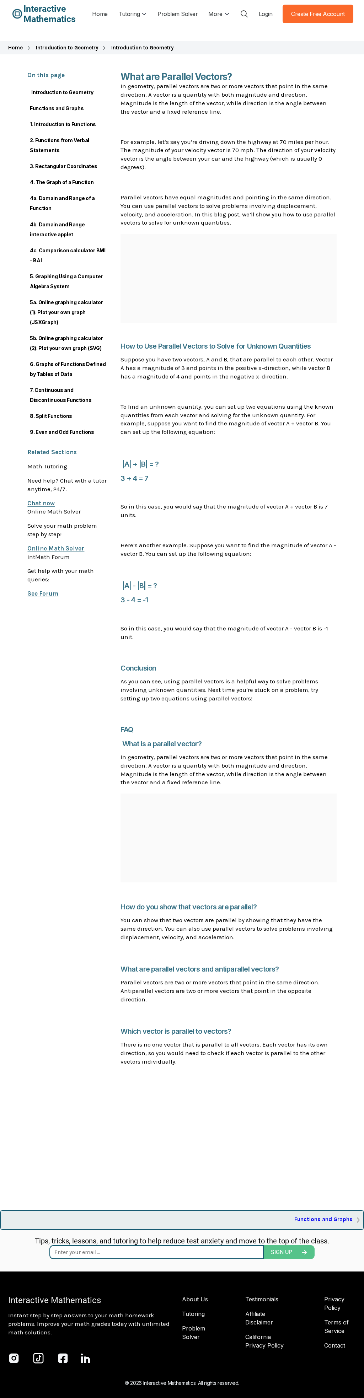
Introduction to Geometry (67, 47)
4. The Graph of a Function (62, 182)
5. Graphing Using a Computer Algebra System (66, 281)
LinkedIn (85, 1358)
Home (15, 47)
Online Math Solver (55, 548)
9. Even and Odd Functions (62, 432)
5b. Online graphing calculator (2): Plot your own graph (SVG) (66, 343)
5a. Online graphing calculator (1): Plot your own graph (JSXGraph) (66, 312)
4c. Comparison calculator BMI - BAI (68, 255)
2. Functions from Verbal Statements (59, 145)
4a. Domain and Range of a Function (62, 203)
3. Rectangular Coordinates (63, 166)
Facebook (63, 1358)
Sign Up (281, 1252)
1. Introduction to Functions (63, 124)
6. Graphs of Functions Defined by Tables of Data (68, 369)
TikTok (38, 1358)
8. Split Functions (51, 416)
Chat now (41, 503)
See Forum (42, 593)
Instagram (14, 1358)
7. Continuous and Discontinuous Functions (61, 395)
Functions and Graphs (57, 108)
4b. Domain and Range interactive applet (57, 229)
